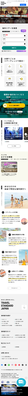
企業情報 (4, 347)
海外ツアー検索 (18, 319)
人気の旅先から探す (19, 321)
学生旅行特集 (8, 15)
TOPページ (4, 319)
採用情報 (17, 347)
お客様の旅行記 (18, 325)
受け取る (23, 5)
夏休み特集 (24, 15)
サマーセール (16, 15)
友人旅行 (7, 141)
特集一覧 (17, 323)
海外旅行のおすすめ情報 (7, 325)
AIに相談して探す (5, 321)
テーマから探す (5, 323)
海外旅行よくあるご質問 (20, 335)
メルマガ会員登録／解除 (20, 337)
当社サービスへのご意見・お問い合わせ (10, 358)
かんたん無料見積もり (6, 356)
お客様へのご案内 (5, 335)
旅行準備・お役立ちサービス (7, 337)
